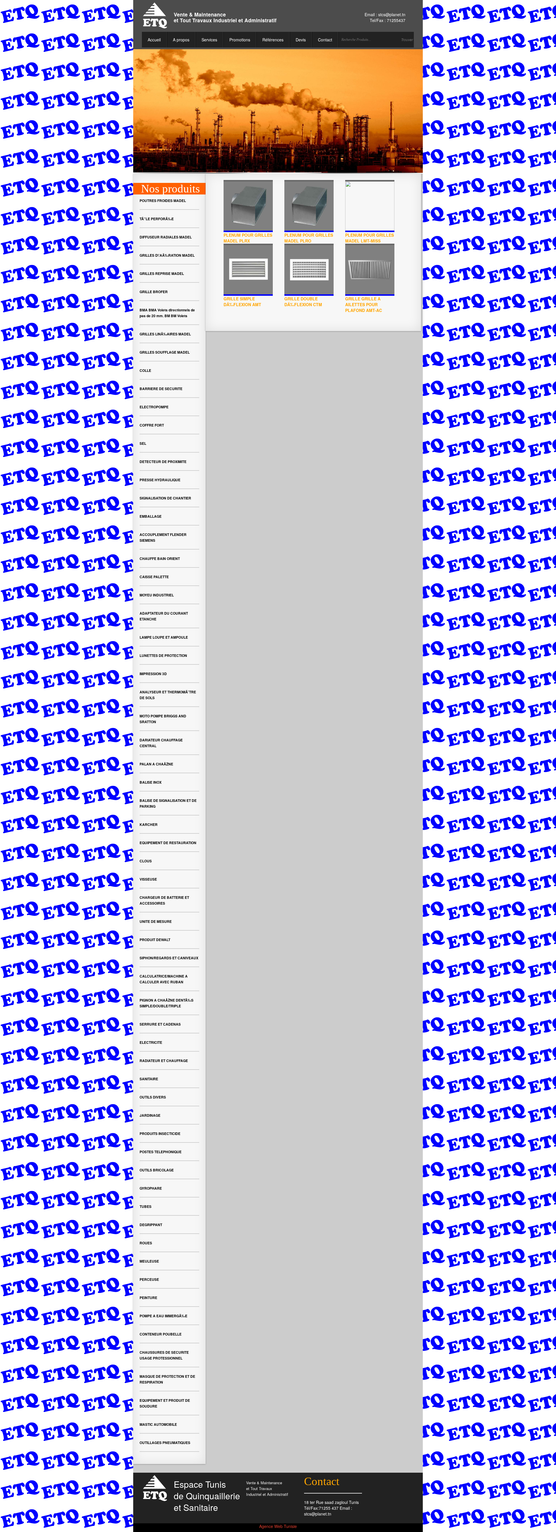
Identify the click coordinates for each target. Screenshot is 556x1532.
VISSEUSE (148, 879)
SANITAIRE (149, 1078)
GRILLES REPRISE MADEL (162, 273)
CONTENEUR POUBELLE (161, 1334)
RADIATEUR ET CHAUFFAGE (164, 1060)
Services (209, 40)
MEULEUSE (149, 1261)
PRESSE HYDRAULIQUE (160, 479)
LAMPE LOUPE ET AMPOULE (164, 637)
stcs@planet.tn (391, 14)
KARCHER (149, 824)
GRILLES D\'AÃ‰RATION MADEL (167, 255)
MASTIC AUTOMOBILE (158, 1424)
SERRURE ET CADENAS (160, 1024)
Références (273, 40)
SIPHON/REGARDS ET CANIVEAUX (169, 957)
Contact (325, 40)
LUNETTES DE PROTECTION (163, 655)
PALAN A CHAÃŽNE (156, 764)
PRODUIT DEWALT (155, 939)
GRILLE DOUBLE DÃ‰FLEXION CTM (303, 301)
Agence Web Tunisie (278, 1526)
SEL (143, 443)
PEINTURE (148, 1297)
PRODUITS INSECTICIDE (160, 1133)
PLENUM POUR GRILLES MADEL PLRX (248, 238)
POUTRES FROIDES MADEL (163, 200)
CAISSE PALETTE (154, 576)
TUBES (145, 1206)
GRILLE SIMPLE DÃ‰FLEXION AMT (242, 301)
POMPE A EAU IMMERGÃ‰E (163, 1315)
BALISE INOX (151, 782)
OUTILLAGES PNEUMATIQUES (165, 1442)
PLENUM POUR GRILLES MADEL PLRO (308, 238)
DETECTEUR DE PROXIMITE (163, 461)
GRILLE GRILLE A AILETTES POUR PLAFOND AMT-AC (363, 304)
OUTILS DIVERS (153, 1097)
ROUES (146, 1243)
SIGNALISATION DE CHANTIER (165, 498)
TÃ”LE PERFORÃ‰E (157, 218)
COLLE (145, 370)
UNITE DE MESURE (156, 921)
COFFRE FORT (152, 425)
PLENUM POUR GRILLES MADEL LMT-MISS (369, 238)
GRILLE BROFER (154, 291)
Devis (301, 40)
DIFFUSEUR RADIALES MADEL (166, 237)
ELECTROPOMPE (154, 406)
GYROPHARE (151, 1188)
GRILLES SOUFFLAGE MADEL (165, 352)
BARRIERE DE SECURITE (161, 388)
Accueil (154, 40)
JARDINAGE (150, 1115)
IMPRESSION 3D (153, 673)
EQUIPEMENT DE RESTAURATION (168, 842)
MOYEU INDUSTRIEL (157, 595)
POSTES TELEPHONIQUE (161, 1151)
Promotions (239, 40)
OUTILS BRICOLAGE (157, 1170)
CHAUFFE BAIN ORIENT (160, 558)
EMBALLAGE (151, 516)
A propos (181, 40)
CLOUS (146, 861)
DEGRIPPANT (151, 1224)
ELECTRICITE (151, 1042)
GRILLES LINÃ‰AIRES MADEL (165, 334)
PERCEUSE (149, 1279)
